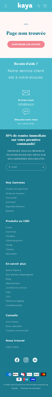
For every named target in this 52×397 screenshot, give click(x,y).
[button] (6, 6)
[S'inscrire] (43, 167)
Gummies (11, 231)
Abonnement (13, 283)
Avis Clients (12, 321)
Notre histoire (13, 270)
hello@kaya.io (26, 104)
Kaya (13, 385)
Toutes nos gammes (17, 189)
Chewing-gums (14, 240)
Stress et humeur (15, 193)
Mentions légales (15, 301)
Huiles (9, 245)
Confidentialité (14, 305)
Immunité (11, 197)
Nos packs (11, 253)
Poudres (10, 236)
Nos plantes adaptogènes (19, 274)
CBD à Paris (12, 347)
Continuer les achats (26, 44)
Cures (9, 227)
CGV (8, 296)
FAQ (8, 292)
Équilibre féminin (15, 206)
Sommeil (11, 202)
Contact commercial (17, 330)
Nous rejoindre (14, 326)
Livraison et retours (16, 287)
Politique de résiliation (31, 388)
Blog (8, 279)
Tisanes (10, 249)
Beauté (10, 211)
